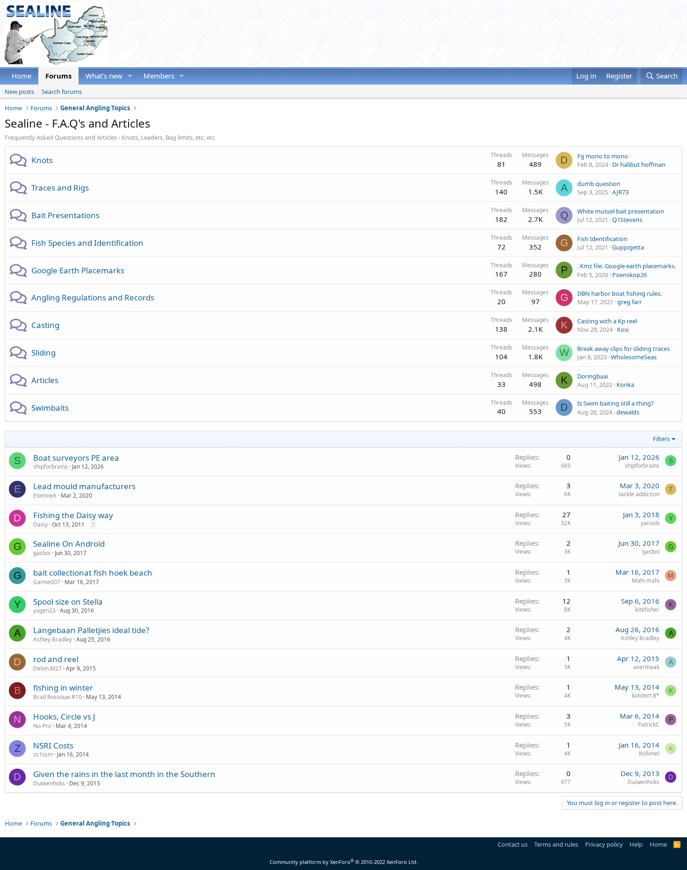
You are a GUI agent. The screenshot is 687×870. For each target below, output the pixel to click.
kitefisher (647, 609)
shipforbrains (50, 467)
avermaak (646, 667)
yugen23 (44, 610)
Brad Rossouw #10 (57, 697)
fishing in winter (63, 687)
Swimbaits (50, 407)
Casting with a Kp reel (607, 321)
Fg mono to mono (602, 156)
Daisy (40, 524)
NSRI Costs (53, 745)
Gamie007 (46, 582)
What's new (104, 75)
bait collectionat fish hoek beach (92, 572)
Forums (58, 75)
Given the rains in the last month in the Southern (124, 774)
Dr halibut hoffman (639, 164)
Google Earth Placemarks (77, 270)
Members (158, 75)
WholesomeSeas (634, 357)
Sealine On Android (69, 543)
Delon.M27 (47, 668)
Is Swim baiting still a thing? (615, 403)
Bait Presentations (65, 215)
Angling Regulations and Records (92, 297)
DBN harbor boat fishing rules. (619, 293)
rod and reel (56, 659)
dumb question (598, 183)
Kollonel (649, 753)
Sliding (43, 352)
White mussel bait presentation (620, 211)
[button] (129, 76)
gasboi (41, 553)
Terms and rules (556, 844)
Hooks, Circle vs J (64, 716)
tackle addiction (639, 494)
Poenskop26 (629, 275)
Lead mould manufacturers (84, 486)
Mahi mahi (645, 581)
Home (21, 75)
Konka (625, 384)
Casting (45, 325)
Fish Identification (602, 239)
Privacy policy (604, 844)
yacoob (650, 523)
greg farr (629, 302)
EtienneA (45, 495)
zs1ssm (43, 754)
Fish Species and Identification (87, 242)
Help (636, 844)
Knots (42, 160)
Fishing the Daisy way (73, 515)
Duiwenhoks (49, 783)
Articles (44, 380)
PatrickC (648, 724)
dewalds (627, 412)
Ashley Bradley (52, 639)
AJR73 (620, 192)
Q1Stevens (627, 219)
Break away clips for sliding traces (623, 348)
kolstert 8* (645, 695)
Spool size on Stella (68, 601)
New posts (19, 91)
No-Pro (42, 726)
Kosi (623, 329)
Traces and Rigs (60, 187)
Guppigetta (628, 247)
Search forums (62, 91)
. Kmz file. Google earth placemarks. (626, 266)
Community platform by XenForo (344, 861)
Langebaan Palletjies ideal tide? (91, 630)
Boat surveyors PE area (76, 457)
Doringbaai (592, 376)
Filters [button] (661, 439)
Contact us (513, 844)
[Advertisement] (512, 34)
